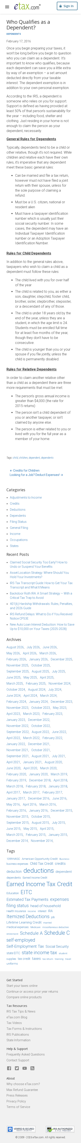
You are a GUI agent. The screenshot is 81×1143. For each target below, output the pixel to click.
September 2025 (17, 671)
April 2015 (47, 828)
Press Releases (17, 1095)
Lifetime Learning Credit (23, 922)
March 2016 (48, 804)
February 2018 (36, 786)
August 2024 (36, 689)
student (63, 953)
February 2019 (16, 780)
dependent (34, 457)
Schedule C (57, 933)
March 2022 (31, 738)
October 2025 (40, 665)
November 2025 (17, 665)
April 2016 (30, 804)
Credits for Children (25, 470)
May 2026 (13, 653)
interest (42, 911)
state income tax (39, 952)
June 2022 (59, 732)
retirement (12, 933)
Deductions (17, 509)
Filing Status (18, 521)
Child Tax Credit (41, 864)
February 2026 (16, 659)
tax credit (24, 958)
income (32, 911)
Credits (14, 503)
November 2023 (17, 707)
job (53, 917)
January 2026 (38, 659)
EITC (26, 892)
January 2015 (58, 834)
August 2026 (15, 647)
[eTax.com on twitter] (16, 1068)
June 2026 (50, 647)
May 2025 (30, 677)
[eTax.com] (27, 6)
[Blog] (32, 1068)
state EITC (13, 953)
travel (68, 959)
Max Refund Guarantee (22, 1090)
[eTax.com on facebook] (9, 1068)
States (14, 546)
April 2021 (13, 762)
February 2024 (16, 701)
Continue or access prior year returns (32, 992)
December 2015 (61, 810)
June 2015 (13, 828)
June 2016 (59, 798)
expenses (59, 899)
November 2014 (42, 841)
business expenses (17, 863)
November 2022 (17, 726)
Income (15, 534)
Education (12, 893)
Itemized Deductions (27, 916)
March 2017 (31, 792)
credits (60, 864)
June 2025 (13, 677)
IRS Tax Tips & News (20, 1011)
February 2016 (16, 810)
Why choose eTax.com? (23, 1084)
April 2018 (60, 780)
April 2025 (47, 677)
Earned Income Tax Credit (39, 884)
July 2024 (54, 689)
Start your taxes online (21, 986)
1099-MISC (13, 858)
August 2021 (40, 756)
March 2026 (48, 653)
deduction (14, 872)
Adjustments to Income (26, 497)
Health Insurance (16, 911)
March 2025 (14, 683)
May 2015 (30, 828)
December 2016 (38, 798)
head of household (45, 906)
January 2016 (38, 810)
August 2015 (40, 822)
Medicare (35, 927)
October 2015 (40, 816)
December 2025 (61, 659)
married (47, 922)
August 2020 (53, 762)
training (59, 959)
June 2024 (13, 695)
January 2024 (38, 701)
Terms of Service (18, 1107)
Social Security (57, 946)
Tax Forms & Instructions (24, 1029)
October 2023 (40, 707)
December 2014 (17, 841)
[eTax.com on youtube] (24, 1068)
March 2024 (48, 695)
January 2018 (58, 786)
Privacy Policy (16, 1101)
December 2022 (38, 720)
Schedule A (31, 933)
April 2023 (13, 713)
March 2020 (48, 768)
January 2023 (15, 720)
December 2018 (40, 780)
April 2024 (30, 695)
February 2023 (52, 713)
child (15, 457)
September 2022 (17, 732)
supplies (11, 958)
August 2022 (40, 732)
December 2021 (38, 744)
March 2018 (14, 786)
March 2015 (14, 834)
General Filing (19, 527)
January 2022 (15, 744)
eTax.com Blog (16, 1017)
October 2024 (15, 689)
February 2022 (52, 738)
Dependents (13, 34)
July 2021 (58, 756)
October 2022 (40, 726)
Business (64, 859)
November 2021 (17, 750)
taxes (36, 959)
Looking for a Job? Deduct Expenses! (36, 475)
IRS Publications (17, 1034)
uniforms (12, 963)
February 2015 (36, 834)
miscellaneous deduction (55, 927)
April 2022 (13, 738)
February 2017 (52, 792)
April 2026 (30, 653)
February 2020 (16, 774)
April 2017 (13, 792)
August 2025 (40, 671)
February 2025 (36, 683)
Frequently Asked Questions (25, 1054)
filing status (17, 905)
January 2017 (15, 798)
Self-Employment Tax (25, 946)
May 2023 (59, 707)
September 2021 (17, 756)
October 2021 (40, 750)
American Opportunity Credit (40, 858)
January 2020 (38, 774)
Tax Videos (14, 1023)
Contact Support (17, 1060)
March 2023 (31, 713)
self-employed (20, 940)
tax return (48, 959)
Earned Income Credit (35, 877)
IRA (50, 911)
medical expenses (17, 927)
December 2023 (61, 701)
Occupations (19, 540)
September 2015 (17, 822)
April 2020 (30, 768)
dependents (47, 457)
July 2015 (58, 822)
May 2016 (13, 804)
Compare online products (24, 997)
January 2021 (32, 762)
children (23, 457)
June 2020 (13, 768)
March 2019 (59, 774)
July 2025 (58, 671)
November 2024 (59, 683)
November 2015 (17, 816)
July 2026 (33, 647)
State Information (18, 1040)
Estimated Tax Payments (27, 899)
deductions (38, 870)
